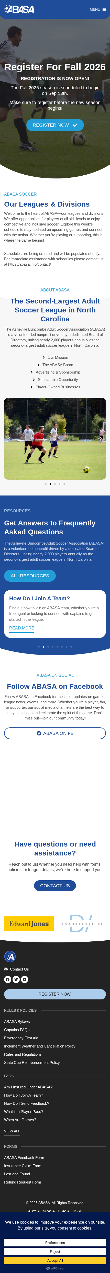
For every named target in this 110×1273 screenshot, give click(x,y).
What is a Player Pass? (23, 1111)
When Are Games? (20, 1120)
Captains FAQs (17, 1030)
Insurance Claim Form (22, 1166)
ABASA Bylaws (17, 1021)
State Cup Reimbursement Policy (32, 1062)
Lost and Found (17, 1174)
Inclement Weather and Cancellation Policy (39, 1046)
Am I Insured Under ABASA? (28, 1087)
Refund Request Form (22, 1182)
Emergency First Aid (21, 1038)
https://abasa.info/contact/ (29, 264)
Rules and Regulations (23, 1054)
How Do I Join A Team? (39, 598)
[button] (9, 438)
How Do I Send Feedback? (26, 1103)
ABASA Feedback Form (24, 1157)
